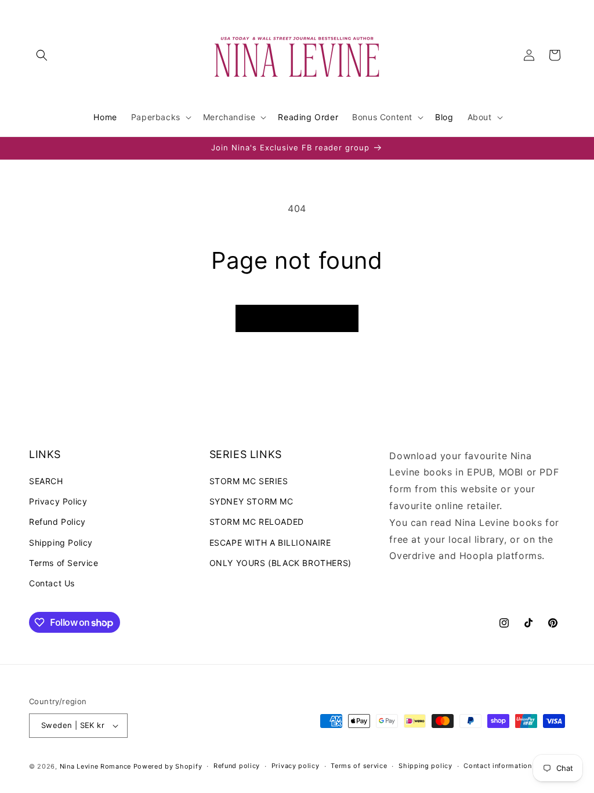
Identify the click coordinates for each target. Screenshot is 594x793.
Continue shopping (297, 318)
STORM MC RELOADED (256, 522)
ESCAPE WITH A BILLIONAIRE (270, 542)
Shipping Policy (61, 542)
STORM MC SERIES (248, 481)
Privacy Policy (58, 501)
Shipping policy (425, 766)
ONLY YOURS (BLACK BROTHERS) (280, 563)
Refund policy (236, 766)
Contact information (497, 766)
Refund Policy (57, 522)
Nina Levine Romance (95, 766)
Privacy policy (295, 766)
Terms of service (359, 766)
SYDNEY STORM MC (251, 501)
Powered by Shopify (167, 766)
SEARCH (46, 481)
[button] (42, 55)
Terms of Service (64, 563)
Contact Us (52, 583)
